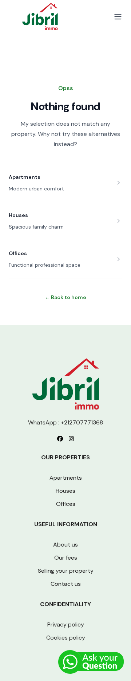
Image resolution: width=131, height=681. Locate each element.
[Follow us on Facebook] (60, 439)
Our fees (65, 557)
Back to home (65, 297)
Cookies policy (65, 637)
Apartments (24, 177)
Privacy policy (65, 624)
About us (65, 544)
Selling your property (66, 571)
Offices (18, 253)
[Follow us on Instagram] (71, 439)
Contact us (66, 584)
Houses (18, 215)
